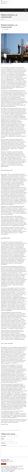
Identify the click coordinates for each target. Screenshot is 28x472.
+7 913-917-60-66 (4, 1)
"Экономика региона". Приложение (6, 430)
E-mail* (2, 438)
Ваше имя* (3, 436)
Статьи (2, 19)
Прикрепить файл (5, 459)
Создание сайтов (4, 471)
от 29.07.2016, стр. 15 (17, 430)
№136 (13, 430)
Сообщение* (4, 445)
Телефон (3, 443)
